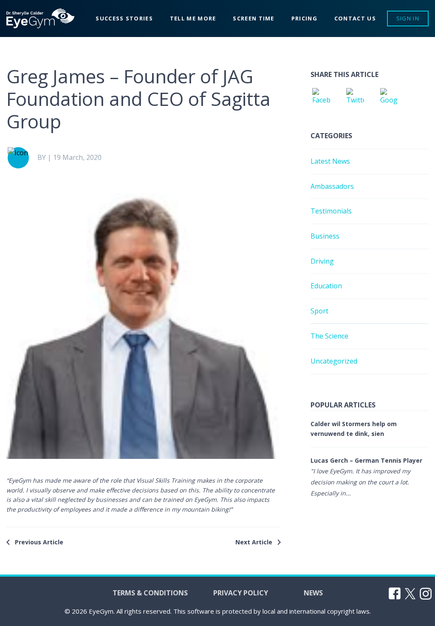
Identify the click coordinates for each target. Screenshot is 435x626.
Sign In (407, 18)
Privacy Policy (240, 593)
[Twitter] (355, 98)
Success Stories (124, 18)
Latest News (330, 161)
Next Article (253, 542)
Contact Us (355, 18)
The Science (329, 336)
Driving (322, 261)
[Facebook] (321, 98)
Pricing (304, 18)
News (313, 593)
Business (325, 236)
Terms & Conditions (150, 593)
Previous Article (39, 542)
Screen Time (253, 18)
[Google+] (389, 98)
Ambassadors (332, 186)
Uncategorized (334, 361)
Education (326, 285)
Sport (319, 311)
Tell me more (193, 18)
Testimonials (331, 211)
